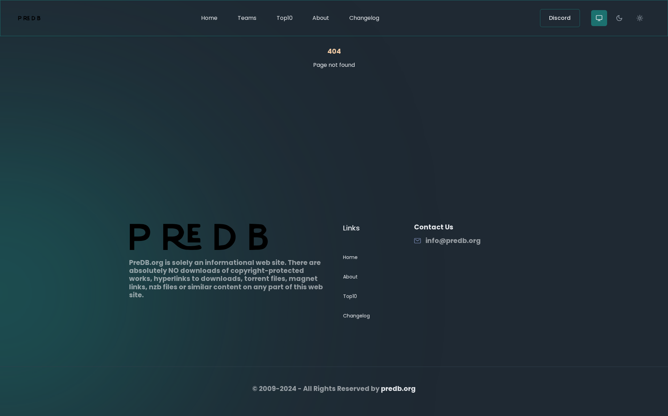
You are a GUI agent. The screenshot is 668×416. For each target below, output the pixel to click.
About (320, 18)
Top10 (285, 18)
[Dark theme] (619, 18)
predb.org (398, 388)
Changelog (364, 18)
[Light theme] (640, 18)
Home (209, 18)
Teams (247, 18)
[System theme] (599, 18)
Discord (560, 18)
